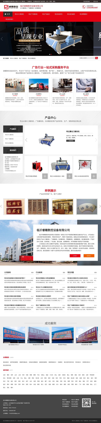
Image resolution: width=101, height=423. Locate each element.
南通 (68, 378)
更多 (95, 272)
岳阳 (69, 384)
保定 (76, 375)
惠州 (12, 387)
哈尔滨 (37, 378)
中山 (22, 378)
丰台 (38, 375)
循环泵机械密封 (14, 362)
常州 (60, 378)
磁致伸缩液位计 (52, 362)
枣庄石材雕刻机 (32, 58)
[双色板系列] (87, 206)
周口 (42, 384)
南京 (49, 378)
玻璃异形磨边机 (23, 362)
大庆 (42, 378)
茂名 (8, 387)
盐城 (81, 378)
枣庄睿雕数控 (83, 14)
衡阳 (65, 384)
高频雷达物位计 (86, 362)
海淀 (47, 375)
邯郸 (72, 375)
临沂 (4, 384)
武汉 (46, 384)
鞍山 (25, 378)
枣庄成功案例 (71, 14)
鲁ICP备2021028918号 (28, 420)
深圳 (84, 384)
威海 (95, 381)
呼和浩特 (92, 375)
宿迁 (96, 378)
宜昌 (50, 384)
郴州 (76, 384)
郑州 (23, 384)
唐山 (68, 375)
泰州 (92, 378)
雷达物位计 (78, 362)
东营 (76, 381)
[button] (99, 39)
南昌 (57, 381)
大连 (18, 378)
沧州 (79, 375)
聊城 (12, 384)
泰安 (91, 381)
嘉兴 (16, 381)
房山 (56, 375)
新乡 (31, 384)
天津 (23, 375)
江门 (95, 384)
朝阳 (34, 375)
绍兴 (23, 381)
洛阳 (27, 384)
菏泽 (19, 384)
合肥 (34, 381)
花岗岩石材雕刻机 (33, 362)
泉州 (50, 381)
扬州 (84, 378)
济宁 (87, 381)
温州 (12, 381)
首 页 (8, 14)
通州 (59, 375)
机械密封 (60, 362)
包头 (4, 378)
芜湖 (38, 381)
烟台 (80, 381)
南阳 (38, 384)
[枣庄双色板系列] (63, 206)
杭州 (4, 381)
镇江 (88, 378)
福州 (42, 381)
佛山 (91, 384)
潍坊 (84, 381)
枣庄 (72, 381)
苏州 (64, 378)
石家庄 (63, 375)
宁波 (8, 381)
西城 (31, 375)
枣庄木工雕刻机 (19, 14)
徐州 (57, 378)
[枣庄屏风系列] (14, 206)
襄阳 (53, 384)
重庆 (8, 375)
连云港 (72, 378)
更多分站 (95, 1)
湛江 (4, 387)
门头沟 (51, 375)
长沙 (57, 384)
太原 (87, 375)
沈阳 (14, 378)
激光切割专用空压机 (69, 362)
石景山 (42, 375)
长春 (29, 378)
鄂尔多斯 (9, 378)
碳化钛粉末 (6, 362)
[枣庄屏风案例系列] (38, 206)
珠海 (87, 384)
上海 (19, 375)
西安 (33, 378)
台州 (31, 381)
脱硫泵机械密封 (43, 362)
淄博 (69, 381)
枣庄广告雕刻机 (33, 14)
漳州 (53, 381)
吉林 (12, 375)
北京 (4, 375)
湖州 (19, 381)
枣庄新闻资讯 (58, 14)
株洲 (61, 384)
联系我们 (89, 256)
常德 (72, 384)
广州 (80, 384)
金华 (27, 381)
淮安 (77, 378)
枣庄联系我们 (86, 1)
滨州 (16, 384)
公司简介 (75, 256)
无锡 (53, 378)
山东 (16, 375)
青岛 (65, 381)
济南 (61, 381)
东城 (27, 375)
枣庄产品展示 (46, 14)
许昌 (34, 384)
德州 (8, 384)
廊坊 (83, 375)
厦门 (46, 381)
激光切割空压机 (7, 365)
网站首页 (64, 399)
